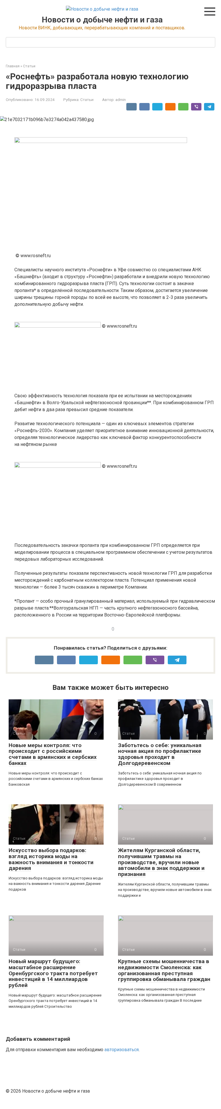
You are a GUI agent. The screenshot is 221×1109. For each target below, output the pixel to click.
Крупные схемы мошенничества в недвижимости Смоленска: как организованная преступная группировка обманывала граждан (164, 970)
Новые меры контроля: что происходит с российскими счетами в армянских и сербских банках (53, 754)
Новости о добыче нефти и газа (102, 19)
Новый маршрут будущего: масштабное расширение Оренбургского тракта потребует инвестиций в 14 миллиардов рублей (53, 973)
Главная (13, 66)
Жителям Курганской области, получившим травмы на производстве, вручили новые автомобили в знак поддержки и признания (161, 862)
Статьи (29, 66)
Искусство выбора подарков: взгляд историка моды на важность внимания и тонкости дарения (51, 859)
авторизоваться (121, 1049)
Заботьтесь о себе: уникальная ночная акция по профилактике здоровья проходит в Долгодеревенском (159, 754)
